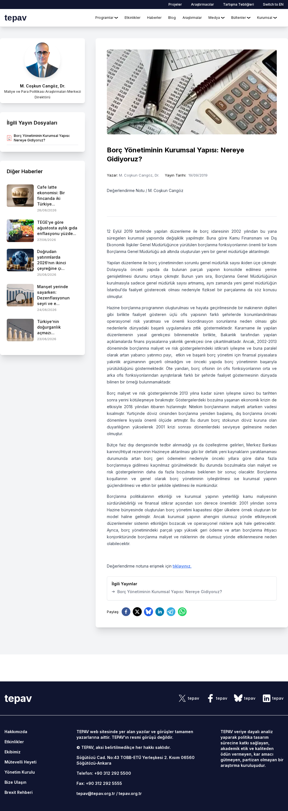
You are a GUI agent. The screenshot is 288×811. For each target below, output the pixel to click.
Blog (172, 17)
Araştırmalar (192, 17)
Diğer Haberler (25, 171)
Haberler (154, 17)
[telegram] (171, 611)
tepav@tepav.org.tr (95, 793)
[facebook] (126, 611)
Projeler (175, 4)
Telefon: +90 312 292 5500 (103, 773)
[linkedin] (159, 611)
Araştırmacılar (202, 4)
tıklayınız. (182, 566)
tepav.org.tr (130, 793)
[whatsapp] (182, 611)
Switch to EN (273, 4)
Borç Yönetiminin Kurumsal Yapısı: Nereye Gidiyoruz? (167, 591)
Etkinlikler (132, 17)
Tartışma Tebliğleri (238, 4)
